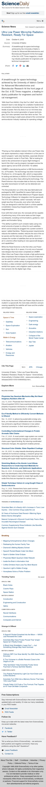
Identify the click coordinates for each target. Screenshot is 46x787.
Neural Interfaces (9, 613)
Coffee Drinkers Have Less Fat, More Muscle (20, 564)
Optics (5, 606)
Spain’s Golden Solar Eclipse (14, 554)
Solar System (11, 333)
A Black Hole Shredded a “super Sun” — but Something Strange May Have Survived (20, 646)
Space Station (8, 592)
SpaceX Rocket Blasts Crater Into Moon (18, 551)
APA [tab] (30, 367)
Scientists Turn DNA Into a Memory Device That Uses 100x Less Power (23, 680)
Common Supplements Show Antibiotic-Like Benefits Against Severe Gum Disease (22, 526)
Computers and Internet (12, 620)
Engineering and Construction (14, 602)
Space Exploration (13, 325)
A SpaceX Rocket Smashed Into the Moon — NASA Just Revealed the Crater (22, 635)
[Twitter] (16, 66)
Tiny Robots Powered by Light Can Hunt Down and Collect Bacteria (22, 674)
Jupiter (31, 345)
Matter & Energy (9, 337)
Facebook (8, 728)
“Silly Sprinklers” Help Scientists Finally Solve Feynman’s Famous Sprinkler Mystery (20, 666)
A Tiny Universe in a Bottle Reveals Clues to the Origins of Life (21, 660)
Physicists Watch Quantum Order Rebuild (19, 558)
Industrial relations (36, 332)
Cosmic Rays (8, 588)
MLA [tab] (23, 367)
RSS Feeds (9, 712)
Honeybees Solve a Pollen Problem (16, 571)
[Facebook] (13, 66)
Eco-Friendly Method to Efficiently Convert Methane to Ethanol (22, 414)
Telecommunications (13, 341)
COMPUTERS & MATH (8, 609)
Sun (7, 329)
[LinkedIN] (24, 66)
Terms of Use (33, 763)
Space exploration (36, 317)
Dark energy (33, 324)
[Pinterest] (20, 66)
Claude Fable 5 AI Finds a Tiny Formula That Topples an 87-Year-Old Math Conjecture (23, 685)
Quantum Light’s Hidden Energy (15, 568)
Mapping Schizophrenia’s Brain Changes (18, 541)
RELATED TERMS (31, 312)
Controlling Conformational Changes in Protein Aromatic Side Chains (21, 432)
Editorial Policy (20, 763)
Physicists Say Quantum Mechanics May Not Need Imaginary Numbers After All (22, 397)
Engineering (33, 320)
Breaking (5, 535)
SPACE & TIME (6, 581)
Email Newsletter (11, 708)
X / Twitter (8, 731)
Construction (8, 599)
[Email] (27, 66)
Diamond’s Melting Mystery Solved (16, 547)
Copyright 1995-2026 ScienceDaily (15, 766)
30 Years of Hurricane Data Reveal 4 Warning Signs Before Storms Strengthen (21, 514)
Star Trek (32, 341)
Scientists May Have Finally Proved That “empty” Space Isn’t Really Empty (21, 641)
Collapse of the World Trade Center (36, 336)
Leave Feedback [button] (11, 750)
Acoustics (32, 328)
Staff (16, 760)
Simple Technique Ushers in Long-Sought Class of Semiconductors (22, 484)
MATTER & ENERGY (8, 595)
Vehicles (9, 349)
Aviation (9, 345)
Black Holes (7, 585)
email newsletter (32, 13)
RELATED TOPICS (8, 312)
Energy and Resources (10, 354)
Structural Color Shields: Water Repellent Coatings (22, 448)
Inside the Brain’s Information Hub (16, 561)
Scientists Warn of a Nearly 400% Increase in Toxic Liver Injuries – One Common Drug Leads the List (23, 508)
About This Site (6, 760)
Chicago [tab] (39, 367)
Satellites (9, 321)
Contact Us (9, 753)
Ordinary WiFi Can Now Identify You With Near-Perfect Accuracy (23, 655)
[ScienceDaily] (15, 3)
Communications (9, 616)
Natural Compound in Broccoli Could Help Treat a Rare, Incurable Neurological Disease (23, 520)
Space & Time (8, 317)
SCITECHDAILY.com (17, 502)
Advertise (33, 760)
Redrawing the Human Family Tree (16, 544)
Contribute (24, 760)
